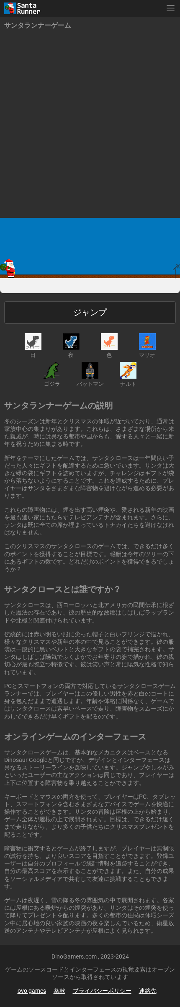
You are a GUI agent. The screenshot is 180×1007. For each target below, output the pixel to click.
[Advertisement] (90, 124)
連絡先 (148, 990)
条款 (59, 990)
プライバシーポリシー (102, 990)
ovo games (32, 990)
